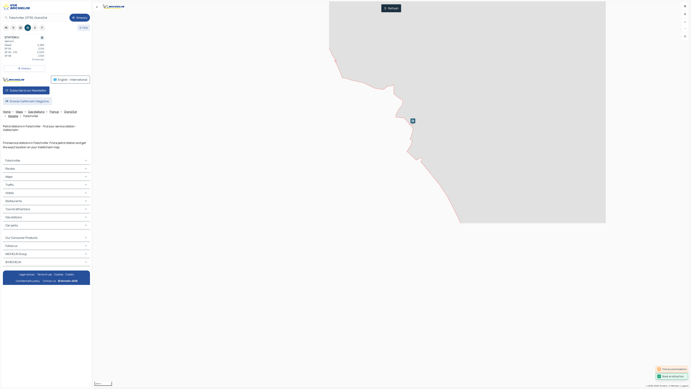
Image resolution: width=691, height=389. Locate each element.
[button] (412, 121)
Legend (684, 385)
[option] (6, 27)
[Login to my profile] (685, 6)
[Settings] (685, 14)
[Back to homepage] (17, 7)
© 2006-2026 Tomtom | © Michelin (662, 385)
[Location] (685, 36)
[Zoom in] (685, 22)
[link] (672, 369)
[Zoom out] (685, 28)
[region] (391, 194)
